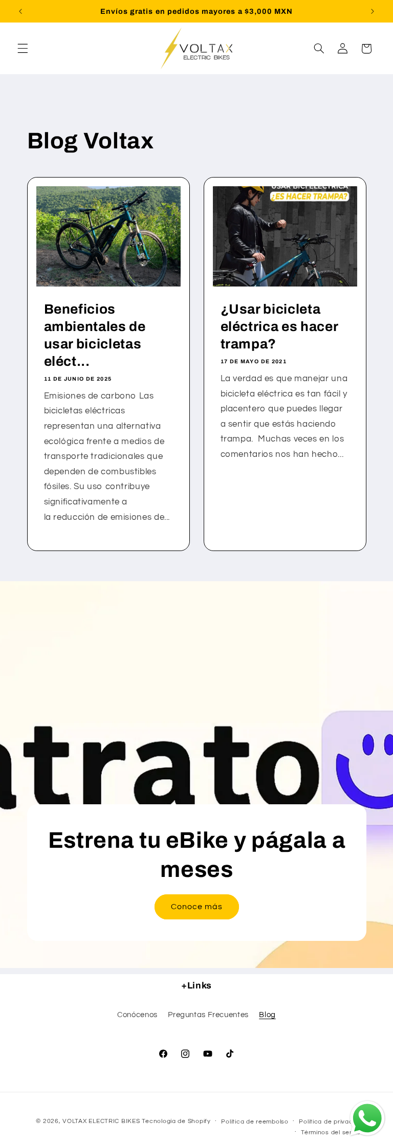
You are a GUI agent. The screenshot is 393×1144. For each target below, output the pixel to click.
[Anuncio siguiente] (372, 11)
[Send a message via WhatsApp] (367, 1118)
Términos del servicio (333, 1132)
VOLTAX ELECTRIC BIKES (101, 1121)
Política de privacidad (332, 1122)
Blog (267, 1015)
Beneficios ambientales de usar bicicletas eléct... (94, 335)
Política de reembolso (254, 1122)
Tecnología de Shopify (176, 1121)
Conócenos (137, 1015)
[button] (22, 48)
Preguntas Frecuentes (208, 1015)
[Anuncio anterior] (20, 11)
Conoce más (196, 907)
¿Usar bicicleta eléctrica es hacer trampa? (279, 326)
